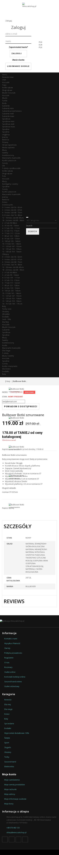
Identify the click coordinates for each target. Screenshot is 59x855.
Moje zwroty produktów (14, 784)
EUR (40, 44)
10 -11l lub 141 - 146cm (11, 243)
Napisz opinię (8, 508)
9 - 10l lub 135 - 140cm (11, 241)
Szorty (5, 163)
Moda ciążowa (8, 147)
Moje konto (9, 774)
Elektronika (9, 766)
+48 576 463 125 (13, 827)
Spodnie (5, 129)
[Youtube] (18, 839)
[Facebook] (5, 839)
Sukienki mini (8, 108)
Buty (4, 306)
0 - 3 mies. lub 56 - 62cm (12, 207)
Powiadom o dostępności (20, 406)
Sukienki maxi (8, 116)
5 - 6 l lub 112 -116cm (10, 230)
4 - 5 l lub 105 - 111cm (11, 228)
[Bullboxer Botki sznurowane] (19, 402)
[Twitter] (11, 839)
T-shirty (5, 353)
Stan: (4, 397)
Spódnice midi (8, 124)
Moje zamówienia (12, 779)
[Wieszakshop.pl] (29, 9)
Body (4, 103)
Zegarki (7, 747)
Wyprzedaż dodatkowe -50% (16, 733)
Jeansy (5, 137)
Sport (6, 742)
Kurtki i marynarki (9, 366)
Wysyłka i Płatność (12, 643)
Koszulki (5, 82)
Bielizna (5, 139)
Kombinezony (8, 155)
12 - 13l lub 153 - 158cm (11, 249)
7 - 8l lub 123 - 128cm (10, 236)
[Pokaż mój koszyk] (53, 45)
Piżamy (5, 142)
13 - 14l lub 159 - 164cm (11, 251)
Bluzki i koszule (8, 92)
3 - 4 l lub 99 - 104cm (10, 225)
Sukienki (6, 105)
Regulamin (8, 657)
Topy (4, 85)
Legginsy (6, 134)
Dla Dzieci (6, 368)
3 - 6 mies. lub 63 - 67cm (12, 210)
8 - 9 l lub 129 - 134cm (11, 238)
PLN (40, 47)
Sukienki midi (8, 113)
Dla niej (7, 704)
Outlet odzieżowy (11, 686)
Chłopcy (5, 254)
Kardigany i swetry (10, 184)
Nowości (7, 77)
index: (5, 392)
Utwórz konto (18, 60)
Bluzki (4, 98)
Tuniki (4, 100)
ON (3, 165)
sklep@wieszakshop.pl (16, 832)
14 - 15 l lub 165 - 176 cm (12, 303)
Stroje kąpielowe (9, 145)
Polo (4, 176)
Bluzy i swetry (8, 355)
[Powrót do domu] (3, 381)
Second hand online (13, 681)
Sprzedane (9, 723)
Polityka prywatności (13, 653)
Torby (6, 309)
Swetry (5, 152)
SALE (6, 319)
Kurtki (4, 345)
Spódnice (6, 118)
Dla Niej (5, 322)
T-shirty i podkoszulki (11, 168)
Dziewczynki (7, 204)
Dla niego (6, 350)
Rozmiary (8, 667)
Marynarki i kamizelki (11, 158)
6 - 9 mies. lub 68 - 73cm (12, 212)
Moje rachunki (10, 789)
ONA (4, 79)
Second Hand (10, 761)
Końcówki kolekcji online (14, 676)
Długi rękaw (7, 90)
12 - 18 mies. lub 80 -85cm (13, 217)
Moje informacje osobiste (15, 799)
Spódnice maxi (8, 126)
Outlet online (9, 672)
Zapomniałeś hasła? (18, 47)
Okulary (5, 311)
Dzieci (4, 202)
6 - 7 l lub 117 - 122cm (11, 233)
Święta (7, 738)
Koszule (5, 95)
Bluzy (4, 150)
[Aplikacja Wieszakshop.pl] (29, 621)
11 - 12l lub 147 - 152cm (11, 246)
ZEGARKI (6, 314)
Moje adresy (9, 794)
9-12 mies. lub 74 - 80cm (12, 215)
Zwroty (7, 648)
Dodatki (5, 316)
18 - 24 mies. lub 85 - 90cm (13, 220)
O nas (6, 662)
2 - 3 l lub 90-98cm (9, 223)
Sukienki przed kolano (12, 111)
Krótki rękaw (7, 87)
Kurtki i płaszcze (9, 160)
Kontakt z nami (10, 638)
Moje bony (8, 803)
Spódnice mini (8, 121)
